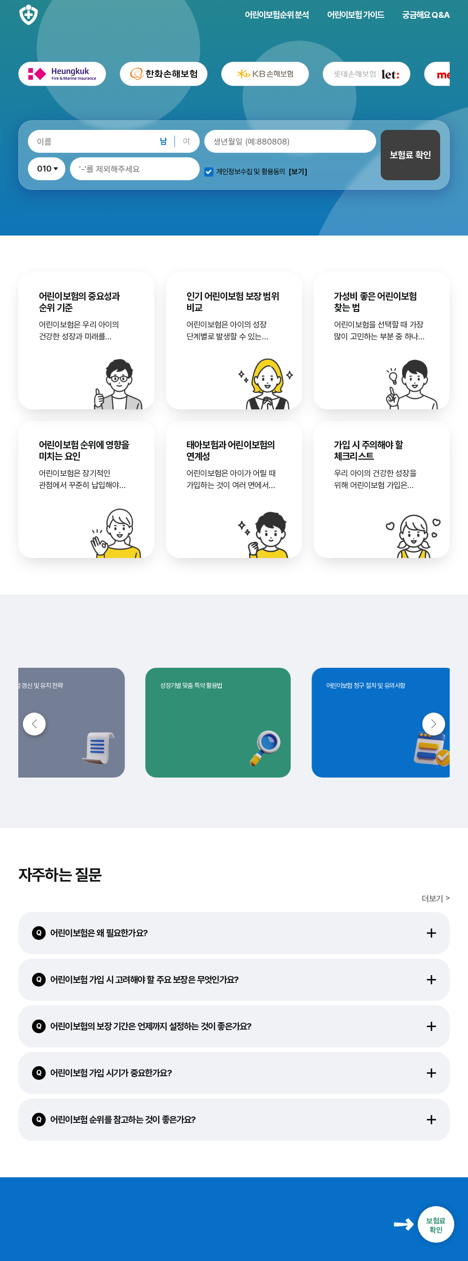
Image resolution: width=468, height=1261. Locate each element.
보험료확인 (436, 1225)
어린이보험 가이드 (355, 15)
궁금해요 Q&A (426, 15)
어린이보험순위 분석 (277, 15)
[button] (433, 724)
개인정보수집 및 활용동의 (251, 172)
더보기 (432, 899)
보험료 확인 (410, 155)
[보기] (298, 172)
